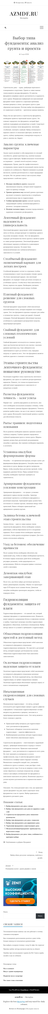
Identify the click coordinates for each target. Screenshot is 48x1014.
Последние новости (32, 1009)
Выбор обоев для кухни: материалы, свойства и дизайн (26, 855)
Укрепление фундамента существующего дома (22, 826)
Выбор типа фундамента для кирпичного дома (23, 823)
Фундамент (27, 842)
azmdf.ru (24, 13)
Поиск (5, 912)
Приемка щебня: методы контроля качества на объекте (21, 949)
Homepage (21, 1009)
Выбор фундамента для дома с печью (19, 806)
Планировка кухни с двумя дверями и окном (21, 867)
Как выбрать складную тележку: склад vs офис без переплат (23, 945)
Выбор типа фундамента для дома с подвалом (22, 820)
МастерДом (24, 18)
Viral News (24, 990)
